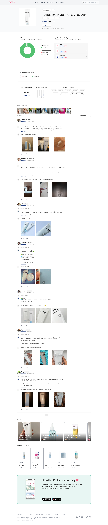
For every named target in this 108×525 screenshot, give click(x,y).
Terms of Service (29, 514)
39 (63, 415)
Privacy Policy (39, 514)
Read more (23, 131)
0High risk (45, 52)
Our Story (19, 514)
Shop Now (45, 25)
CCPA (63, 514)
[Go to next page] (89, 415)
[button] (85, 115)
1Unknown (45, 54)
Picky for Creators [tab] (59, 2)
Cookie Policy (49, 514)
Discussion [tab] (50, 2)
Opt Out (57, 514)
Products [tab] (35, 2)
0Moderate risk (46, 50)
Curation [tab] (42, 2)
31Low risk (45, 47)
